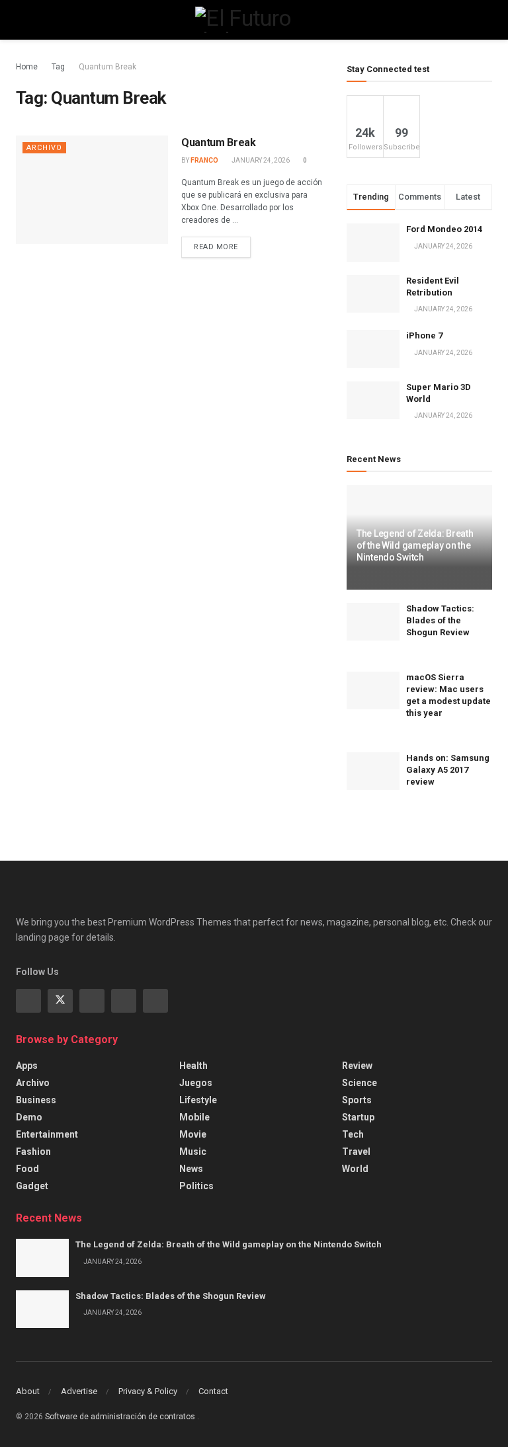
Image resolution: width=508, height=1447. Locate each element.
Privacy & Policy (147, 1391)
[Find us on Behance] (123, 1001)
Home (27, 66)
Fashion (33, 1151)
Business (36, 1100)
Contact (213, 1391)
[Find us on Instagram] (92, 1001)
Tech (353, 1134)
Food (27, 1168)
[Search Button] (486, 20)
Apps (27, 1065)
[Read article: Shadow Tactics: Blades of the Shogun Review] (373, 622)
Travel (356, 1151)
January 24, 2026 (260, 160)
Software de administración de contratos (121, 1416)
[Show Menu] (21, 20)
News (191, 1168)
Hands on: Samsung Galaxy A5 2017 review (447, 770)
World (355, 1168)
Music (192, 1151)
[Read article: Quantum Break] (92, 190)
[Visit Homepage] (253, 20)
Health (193, 1065)
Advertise (79, 1391)
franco (204, 160)
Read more (222, 244)
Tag (58, 66)
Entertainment (47, 1134)
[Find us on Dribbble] (155, 1001)
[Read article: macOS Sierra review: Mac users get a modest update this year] (373, 690)
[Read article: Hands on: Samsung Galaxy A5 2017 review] (373, 771)
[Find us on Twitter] (60, 1001)
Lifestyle (198, 1100)
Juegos (195, 1082)
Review (357, 1065)
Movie (192, 1134)
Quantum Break (107, 66)
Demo (29, 1117)
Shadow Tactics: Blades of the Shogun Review (440, 620)
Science (359, 1082)
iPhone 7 (424, 335)
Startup (358, 1117)
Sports (357, 1100)
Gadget (32, 1186)
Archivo (44, 147)
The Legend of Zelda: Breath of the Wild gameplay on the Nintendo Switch (415, 545)
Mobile (194, 1117)
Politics (196, 1186)
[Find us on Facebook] (28, 1001)
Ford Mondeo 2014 (444, 229)
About (28, 1391)
